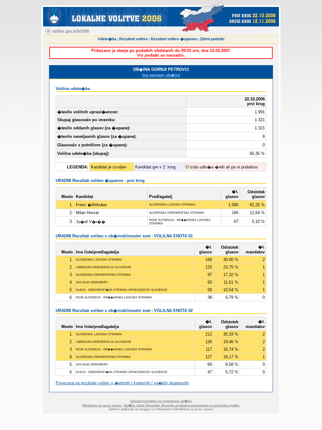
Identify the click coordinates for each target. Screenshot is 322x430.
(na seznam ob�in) (161, 75)
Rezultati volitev (133, 39)
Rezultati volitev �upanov (174, 39)
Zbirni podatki (212, 39)
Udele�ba (107, 39)
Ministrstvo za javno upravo (102, 405)
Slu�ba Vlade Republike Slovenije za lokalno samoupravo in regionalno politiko (182, 405)
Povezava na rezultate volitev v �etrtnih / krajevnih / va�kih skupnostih (122, 383)
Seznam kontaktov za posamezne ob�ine (161, 401)
